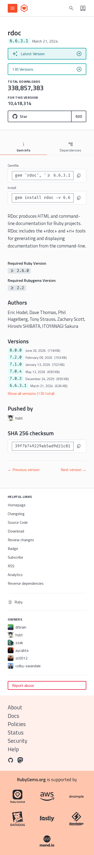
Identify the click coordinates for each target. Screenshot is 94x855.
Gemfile (13, 165)
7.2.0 (16, 357)
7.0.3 (16, 378)
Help (13, 749)
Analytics (15, 575)
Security (17, 740)
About (15, 707)
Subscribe (15, 557)
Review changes (21, 540)
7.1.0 (16, 364)
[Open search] (71, 8)
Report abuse (23, 685)
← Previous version (24, 469)
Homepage (17, 505)
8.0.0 (16, 350)
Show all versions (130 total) (31, 393)
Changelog (16, 514)
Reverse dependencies (26, 583)
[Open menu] (12, 8)
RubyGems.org (31, 779)
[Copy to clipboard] (78, 175)
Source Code (18, 522)
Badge (13, 548)
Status (16, 732)
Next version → (73, 469)
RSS (11, 566)
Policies (17, 724)
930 (78, 116)
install (12, 187)
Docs (13, 716)
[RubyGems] (24, 8)
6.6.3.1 (18, 385)
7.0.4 (16, 371)
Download (16, 531)
